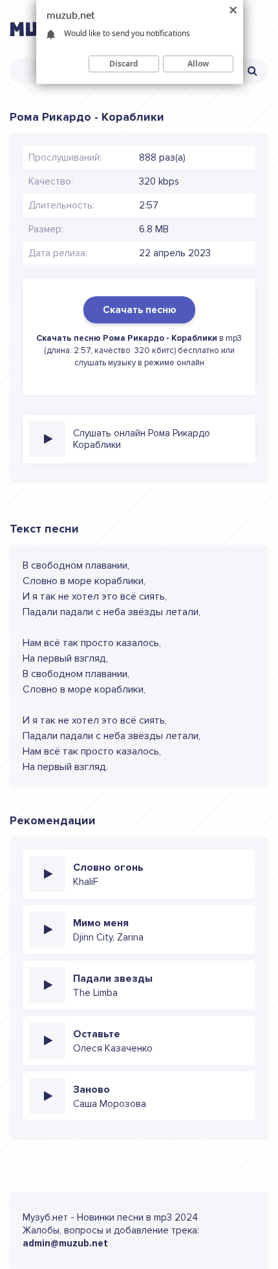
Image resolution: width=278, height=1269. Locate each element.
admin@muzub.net (65, 1243)
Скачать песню (139, 310)
